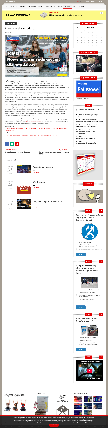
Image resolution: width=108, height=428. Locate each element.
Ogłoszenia (67, 7)
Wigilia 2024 (39, 182)
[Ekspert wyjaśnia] (15, 403)
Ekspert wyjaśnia (31, 7)
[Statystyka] (89, 195)
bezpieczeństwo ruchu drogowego (16, 128)
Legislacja (40, 7)
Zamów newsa (90, 1)
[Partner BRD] (41, 406)
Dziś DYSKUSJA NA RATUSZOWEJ (48, 201)
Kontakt (100, 1)
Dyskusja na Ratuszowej (82, 98)
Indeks (74, 7)
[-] (88, 399)
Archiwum (81, 7)
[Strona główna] (7, 7)
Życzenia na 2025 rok (43, 167)
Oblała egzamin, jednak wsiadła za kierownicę (66, 15)
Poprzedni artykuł (11, 150)
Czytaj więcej (38, 172)
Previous (101, 13)
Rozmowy (22, 7)
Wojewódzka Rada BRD (51, 128)
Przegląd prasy (58, 7)
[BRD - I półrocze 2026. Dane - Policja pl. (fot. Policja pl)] (78, 399)
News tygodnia (13, 7)
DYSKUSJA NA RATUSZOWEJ (35, 128)
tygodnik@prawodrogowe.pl (33, 121)
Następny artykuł (63, 150)
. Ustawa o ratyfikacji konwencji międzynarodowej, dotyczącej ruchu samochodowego (87, 131)
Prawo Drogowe (18, 15)
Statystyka (49, 7)
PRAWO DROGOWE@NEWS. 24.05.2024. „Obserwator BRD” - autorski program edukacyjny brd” (33, 135)
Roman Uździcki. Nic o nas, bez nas (17, 152)
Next (102, 13)
